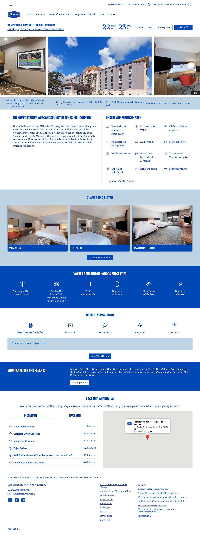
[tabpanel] (100, 344)
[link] (95, 101)
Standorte (12, 477)
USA (22, 477)
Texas (30, 477)
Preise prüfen (185, 27)
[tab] (30, 329)
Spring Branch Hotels (45, 477)
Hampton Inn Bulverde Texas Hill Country (80, 477)
